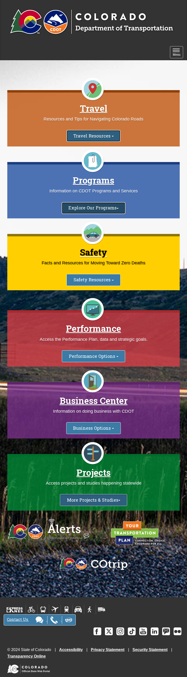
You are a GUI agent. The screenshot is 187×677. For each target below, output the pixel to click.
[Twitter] (109, 631)
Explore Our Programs (92, 208)
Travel (93, 108)
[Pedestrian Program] (90, 609)
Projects (93, 472)
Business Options (92, 428)
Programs (93, 180)
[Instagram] (120, 631)
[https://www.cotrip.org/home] (93, 563)
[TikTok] (132, 631)
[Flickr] (177, 631)
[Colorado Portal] (29, 668)
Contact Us (18, 619)
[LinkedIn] (154, 631)
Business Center (94, 400)
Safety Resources (93, 280)
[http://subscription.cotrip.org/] (48, 529)
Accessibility (71, 650)
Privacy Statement (107, 650)
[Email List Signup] (166, 631)
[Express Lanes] (15, 609)
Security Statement (150, 650)
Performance (93, 328)
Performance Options (92, 356)
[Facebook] (97, 631)
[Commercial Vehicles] (101, 609)
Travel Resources (92, 136)
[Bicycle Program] (31, 609)
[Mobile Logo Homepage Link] (91, 22)
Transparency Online (26, 656)
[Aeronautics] (55, 609)
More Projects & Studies (92, 500)
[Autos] (78, 609)
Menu (178, 52)
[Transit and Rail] (43, 609)
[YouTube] (143, 631)
